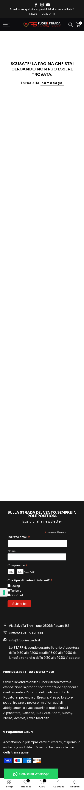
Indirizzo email (19, 537)
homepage (52, 83)
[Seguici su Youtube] (48, 4)
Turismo (15, 590)
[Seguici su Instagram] (42, 4)
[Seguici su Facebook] (36, 4)
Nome (12, 551)
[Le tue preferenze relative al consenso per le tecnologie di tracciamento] (4, 592)
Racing (15, 586)
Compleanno (18, 565)
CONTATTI (48, 13)
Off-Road (16, 595)
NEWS (33, 13)
